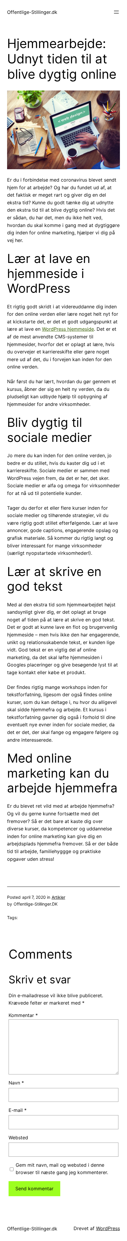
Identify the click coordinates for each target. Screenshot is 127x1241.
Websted (18, 1137)
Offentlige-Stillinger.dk (32, 12)
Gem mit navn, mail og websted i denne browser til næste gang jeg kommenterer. (62, 1169)
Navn (16, 1083)
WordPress (108, 1228)
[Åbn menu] (116, 12)
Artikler (58, 897)
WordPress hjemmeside (68, 329)
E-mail (18, 1110)
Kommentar (23, 1015)
